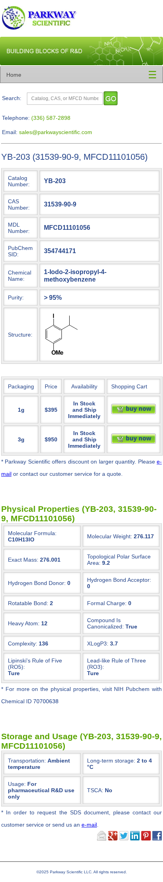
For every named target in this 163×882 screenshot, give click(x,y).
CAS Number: (19, 204)
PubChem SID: (20, 251)
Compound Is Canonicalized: (105, 623)
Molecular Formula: (32, 533)
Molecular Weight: (109, 536)
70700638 (46, 701)
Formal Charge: (107, 603)
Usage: (41, 790)
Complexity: (22, 643)
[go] (111, 98)
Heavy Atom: (24, 623)
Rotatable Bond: (28, 603)
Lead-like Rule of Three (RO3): (116, 663)
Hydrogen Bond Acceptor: (119, 580)
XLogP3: (97, 643)
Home (13, 75)
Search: (11, 98)
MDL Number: (19, 227)
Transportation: (39, 763)
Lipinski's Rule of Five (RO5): (35, 663)
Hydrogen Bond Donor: (37, 583)
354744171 (60, 250)
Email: (9, 132)
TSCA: (99, 790)
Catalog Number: (19, 181)
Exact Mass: (23, 559)
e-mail (89, 824)
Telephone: (16, 118)
